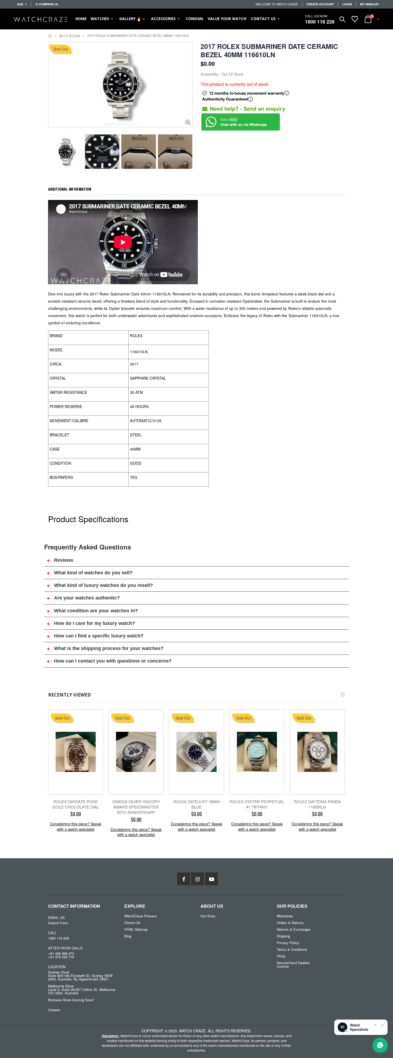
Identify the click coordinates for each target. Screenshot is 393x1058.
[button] (338, 694)
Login (347, 4)
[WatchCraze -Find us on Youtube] (211, 878)
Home (50, 35)
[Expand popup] (375, 1025)
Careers (54, 1009)
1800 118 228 (319, 21)
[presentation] (53, 150)
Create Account (320, 4)
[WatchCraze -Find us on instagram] (197, 878)
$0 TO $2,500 (69, 35)
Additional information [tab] (69, 189)
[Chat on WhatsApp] (380, 1045)
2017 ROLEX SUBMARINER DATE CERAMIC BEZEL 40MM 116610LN (269, 50)
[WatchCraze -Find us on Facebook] (183, 878)
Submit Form (58, 922)
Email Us (56, 917)
